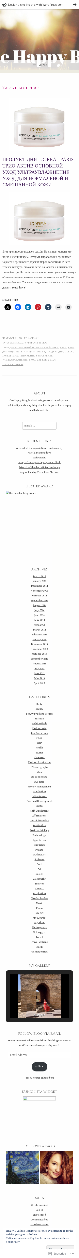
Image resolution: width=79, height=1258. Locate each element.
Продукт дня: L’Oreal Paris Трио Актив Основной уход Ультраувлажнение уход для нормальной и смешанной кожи (38, 172)
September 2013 (39, 658)
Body (39, 704)
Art (39, 869)
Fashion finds (39, 723)
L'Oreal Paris (10, 355)
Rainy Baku (39, 457)
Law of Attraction (39, 820)
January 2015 (39, 581)
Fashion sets (39, 728)
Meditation (39, 791)
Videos (39, 946)
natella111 (34, 338)
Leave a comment (12, 364)
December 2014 (39, 585)
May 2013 (39, 678)
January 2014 (39, 639)
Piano (39, 908)
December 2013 (39, 644)
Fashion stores (39, 733)
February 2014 (39, 634)
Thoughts (39, 845)
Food (39, 738)
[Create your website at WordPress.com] (39, 4)
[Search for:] (39, 425)
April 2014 (39, 624)
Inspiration (39, 893)
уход (32, 360)
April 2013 (39, 683)
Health (39, 747)
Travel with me (39, 942)
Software (39, 859)
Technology (39, 835)
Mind (39, 772)
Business (39, 781)
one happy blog (46, 360)
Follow (39, 1066)
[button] (30, 1006)
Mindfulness (39, 796)
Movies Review (39, 898)
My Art (39, 913)
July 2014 (39, 610)
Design (39, 874)
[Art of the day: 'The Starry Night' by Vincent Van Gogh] (22, 1168)
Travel (39, 937)
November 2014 (39, 590)
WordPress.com (39, 1224)
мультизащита (26, 351)
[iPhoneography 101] (56, 1168)
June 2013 (39, 673)
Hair (39, 742)
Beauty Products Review (32, 342)
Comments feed (39, 1219)
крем (63, 347)
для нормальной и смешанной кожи (34, 347)
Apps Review (39, 840)
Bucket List (39, 854)
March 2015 (39, 576)
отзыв (41, 351)
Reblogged (39, 932)
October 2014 (39, 595)
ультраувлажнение (15, 360)
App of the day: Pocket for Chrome (39, 472)
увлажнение (44, 355)
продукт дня (55, 351)
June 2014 (39, 615)
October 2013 (39, 653)
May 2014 (39, 620)
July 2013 (39, 668)
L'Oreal (69, 351)
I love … (39, 888)
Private (39, 849)
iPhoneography (39, 767)
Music (39, 903)
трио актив (26, 355)
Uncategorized (39, 951)
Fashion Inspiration (39, 762)
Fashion (39, 718)
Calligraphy (39, 878)
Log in (39, 1210)
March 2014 (39, 629)
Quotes (39, 806)
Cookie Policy (13, 1242)
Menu (42, 65)
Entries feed (39, 1214)
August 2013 (39, 663)
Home (39, 752)
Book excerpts (39, 777)
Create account (39, 1205)
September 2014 (39, 600)
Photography (39, 927)
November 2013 (39, 649)
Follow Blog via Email (39, 1033)
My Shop (39, 922)
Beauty (39, 709)
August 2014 (39, 605)
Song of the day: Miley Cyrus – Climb (39, 462)
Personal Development (39, 801)
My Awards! (39, 917)
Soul (39, 864)
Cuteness (39, 757)
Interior (39, 883)
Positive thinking (39, 830)
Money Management (39, 786)
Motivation (39, 825)
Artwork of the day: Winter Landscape (39, 467)
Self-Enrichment (39, 810)
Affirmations (39, 815)
